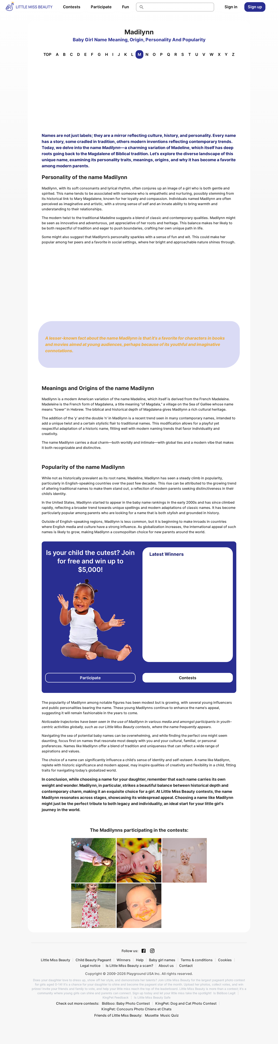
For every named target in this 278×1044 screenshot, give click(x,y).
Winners (124, 960)
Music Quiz (169, 1015)
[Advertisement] (139, 94)
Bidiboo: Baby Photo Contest (126, 1003)
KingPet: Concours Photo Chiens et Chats (136, 1009)
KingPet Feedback (116, 997)
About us (166, 965)
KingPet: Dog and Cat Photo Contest (186, 1003)
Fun (125, 7)
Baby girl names (162, 960)
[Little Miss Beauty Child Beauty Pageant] (29, 7)
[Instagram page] (152, 950)
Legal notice (90, 965)
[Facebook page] (143, 950)
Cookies (225, 960)
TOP (47, 54)
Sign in (231, 7)
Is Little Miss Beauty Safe (152, 997)
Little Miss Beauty (55, 960)
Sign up (255, 7)
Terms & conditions (197, 960)
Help (140, 960)
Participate (101, 7)
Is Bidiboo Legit (224, 993)
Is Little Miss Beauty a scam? (129, 965)
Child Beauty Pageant (93, 960)
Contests (71, 7)
